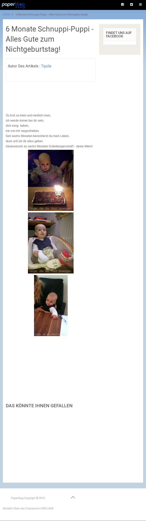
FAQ (44, 508)
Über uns (19, 508)
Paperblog (17, 498)
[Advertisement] (51, 444)
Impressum (33, 508)
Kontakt (7, 508)
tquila (46, 66)
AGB (51, 508)
